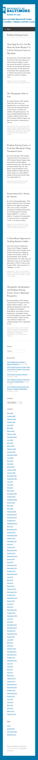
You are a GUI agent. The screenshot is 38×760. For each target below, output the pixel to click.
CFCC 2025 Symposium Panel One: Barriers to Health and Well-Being (18, 388)
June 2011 (10, 666)
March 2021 (10, 491)
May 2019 (10, 526)
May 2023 (10, 443)
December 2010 (12, 684)
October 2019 (11, 520)
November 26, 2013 (12, 126)
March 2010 (10, 711)
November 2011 (12, 655)
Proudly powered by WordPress (16, 746)
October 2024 (11, 422)
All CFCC (23, 126)
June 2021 (10, 485)
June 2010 (10, 702)
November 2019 (12, 517)
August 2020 (11, 503)
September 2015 (12, 574)
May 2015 (10, 580)
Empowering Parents (23, 128)
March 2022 (10, 467)
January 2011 (11, 681)
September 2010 (12, 693)
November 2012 (12, 628)
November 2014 (12, 592)
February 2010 (11, 714)
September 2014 (12, 598)
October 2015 (11, 571)
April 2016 (10, 562)
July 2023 (10, 440)
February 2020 (11, 511)
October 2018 (11, 532)
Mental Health (24, 329)
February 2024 (11, 434)
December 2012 (12, 625)
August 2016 (11, 559)
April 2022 (10, 464)
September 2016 (12, 556)
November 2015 (12, 568)
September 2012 (12, 634)
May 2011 (10, 669)
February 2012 (11, 649)
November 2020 (12, 494)
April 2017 (10, 544)
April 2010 (10, 708)
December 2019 (12, 514)
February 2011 (11, 678)
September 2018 (12, 535)
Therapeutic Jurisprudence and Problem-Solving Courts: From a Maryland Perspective (18, 291)
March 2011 (10, 675)
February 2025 (11, 419)
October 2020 (11, 497)
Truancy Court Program (18, 274)
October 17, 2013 (12, 224)
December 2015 (12, 565)
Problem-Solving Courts (14, 82)
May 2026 (10, 413)
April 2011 (10, 672)
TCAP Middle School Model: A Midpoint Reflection (16, 363)
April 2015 (10, 583)
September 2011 (12, 661)
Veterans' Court (25, 82)
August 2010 (11, 696)
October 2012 (11, 631)
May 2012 (10, 643)
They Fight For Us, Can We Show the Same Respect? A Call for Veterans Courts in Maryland (19, 49)
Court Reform (22, 81)
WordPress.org (11, 735)
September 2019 (12, 523)
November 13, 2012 (12, 328)
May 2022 (10, 461)
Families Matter (11, 129)
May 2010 (10, 705)
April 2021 (10, 488)
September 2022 (12, 455)
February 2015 (11, 589)
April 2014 (10, 607)
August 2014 (11, 601)
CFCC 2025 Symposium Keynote (17, 374)
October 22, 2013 (12, 181)
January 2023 (11, 452)
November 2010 (12, 687)
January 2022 (11, 473)
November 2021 (12, 476)
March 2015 (10, 586)
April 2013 (10, 622)
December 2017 (12, 541)
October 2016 (11, 553)
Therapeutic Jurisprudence (14, 131)
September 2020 (12, 500)
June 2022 (10, 458)
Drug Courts (20, 226)
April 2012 (10, 646)
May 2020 (10, 506)
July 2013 (10, 619)
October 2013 (11, 613)
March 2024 (10, 431)
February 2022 (11, 470)
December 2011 (12, 652)
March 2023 (10, 446)
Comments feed (12, 732)
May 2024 (10, 428)
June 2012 (10, 640)
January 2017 (11, 547)
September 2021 (12, 479)
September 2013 (12, 616)
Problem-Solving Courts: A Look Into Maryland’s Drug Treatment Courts (19, 148)
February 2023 (11, 449)
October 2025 (11, 416)
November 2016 (12, 550)
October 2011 (11, 658)
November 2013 (12, 610)
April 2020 (10, 509)
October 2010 (11, 690)
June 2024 (10, 425)
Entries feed (10, 729)
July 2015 (10, 577)
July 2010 (10, 699)
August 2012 (11, 637)
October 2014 (11, 595)
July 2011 (10, 663)
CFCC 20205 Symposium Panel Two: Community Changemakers (18, 381)
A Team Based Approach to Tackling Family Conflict (19, 240)
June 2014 (10, 604)
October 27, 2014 (12, 81)
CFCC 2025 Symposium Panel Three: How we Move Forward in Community (18, 368)
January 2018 (11, 538)
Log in (9, 726)
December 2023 (12, 437)
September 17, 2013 (13, 271)
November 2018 (12, 529)
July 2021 (10, 482)
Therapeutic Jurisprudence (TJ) (15, 333)
